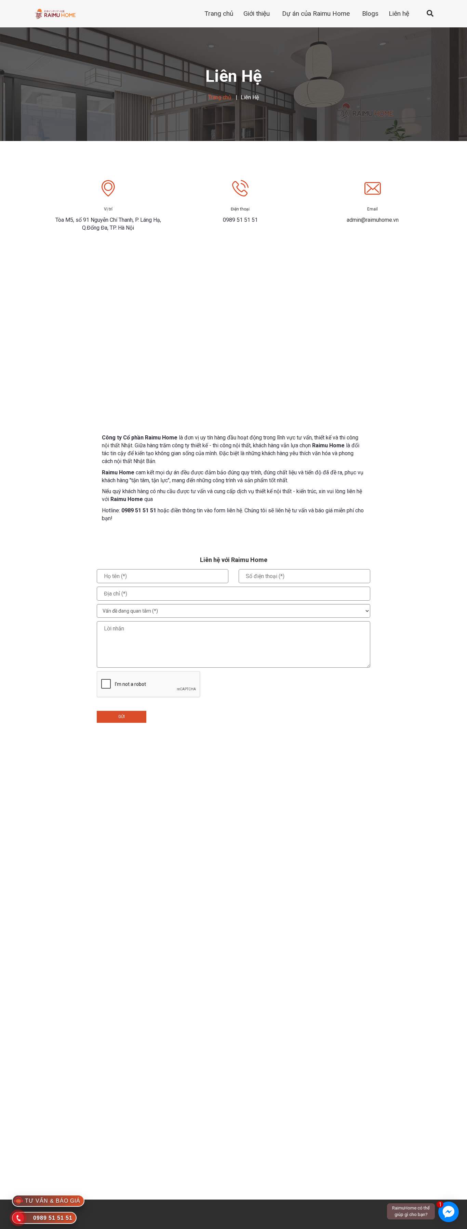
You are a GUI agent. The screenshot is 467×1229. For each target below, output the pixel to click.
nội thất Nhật (117, 445)
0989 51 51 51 (138, 510)
